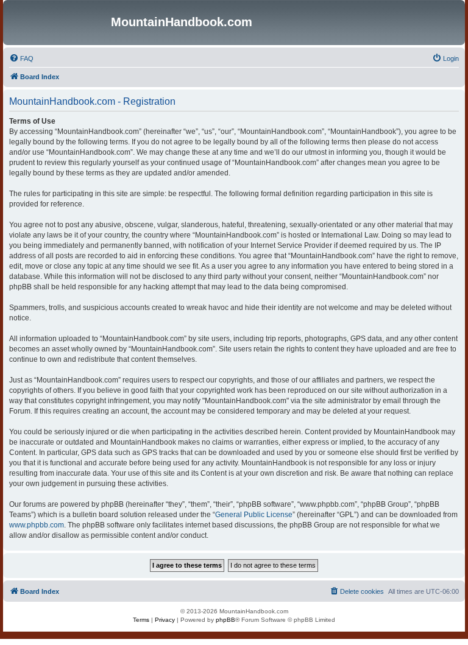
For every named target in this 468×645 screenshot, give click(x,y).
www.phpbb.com (36, 525)
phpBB (225, 619)
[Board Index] (58, 22)
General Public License (253, 514)
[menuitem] (21, 58)
